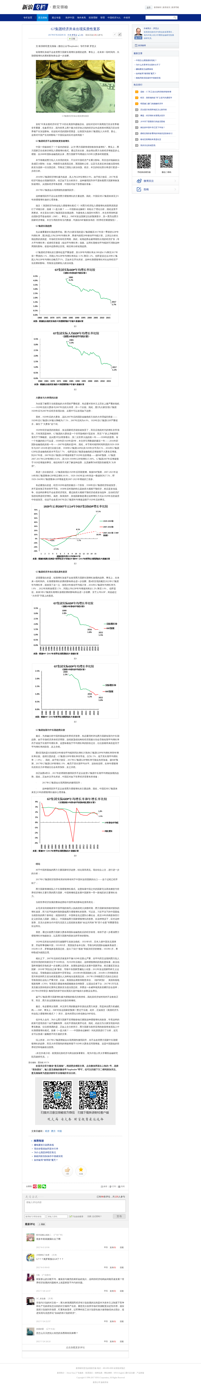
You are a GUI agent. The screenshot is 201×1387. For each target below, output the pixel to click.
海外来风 (81, 17)
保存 (105, 1186)
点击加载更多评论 (75, 1347)
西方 (53, 1131)
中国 (59, 1131)
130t (38, 1275)
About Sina (70, 1373)
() (82, 35)
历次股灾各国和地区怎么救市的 (153, 110)
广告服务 (80, 1373)
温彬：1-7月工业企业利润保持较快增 (155, 92)
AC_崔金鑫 (41, 1298)
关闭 (123, 1186)
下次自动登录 (77, 1216)
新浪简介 (61, 1373)
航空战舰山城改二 (43, 1235)
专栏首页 (27, 17)
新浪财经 (157, 7)
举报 (106, 1247)
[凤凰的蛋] (30, 1335)
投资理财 (93, 17)
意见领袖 (42, 17)
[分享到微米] (35, 1186)
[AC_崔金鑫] (30, 1304)
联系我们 (89, 1373)
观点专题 (56, 17)
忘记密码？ (97, 1216)
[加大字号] (120, 34)
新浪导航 (175, 7)
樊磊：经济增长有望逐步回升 (152, 115)
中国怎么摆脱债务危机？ (146, 60)
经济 (47, 1131)
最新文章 (138, 53)
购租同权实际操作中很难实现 (48, 1156)
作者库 (127, 17)
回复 (122, 1247)
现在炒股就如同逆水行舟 (46, 1149)
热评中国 (69, 17)
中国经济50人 (114, 17)
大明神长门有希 (42, 1255)
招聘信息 (98, 1373)
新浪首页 (166, 7)
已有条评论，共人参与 (111, 1197)
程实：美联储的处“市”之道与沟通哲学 (156, 98)
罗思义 (74, 35)
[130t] (30, 1281)
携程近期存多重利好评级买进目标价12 (156, 133)
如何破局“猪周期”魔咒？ (46, 1160)
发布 (119, 1216)
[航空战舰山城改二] (30, 1241)
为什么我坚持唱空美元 (45, 1152)
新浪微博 (142, 45)
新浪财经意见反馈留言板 (86, 1368)
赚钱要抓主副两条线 (44, 1145)
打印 (114, 1186)
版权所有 (104, 1382)
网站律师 (108, 1373)
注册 (89, 1216)
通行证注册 (130, 1373)
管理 (102, 17)
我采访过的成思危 (147, 145)
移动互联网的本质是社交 (150, 139)
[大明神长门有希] (30, 1261)
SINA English (119, 1373)
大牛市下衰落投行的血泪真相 (152, 121)
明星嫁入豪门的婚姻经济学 (151, 104)
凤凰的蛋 (40, 1329)
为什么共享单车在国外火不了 (148, 65)
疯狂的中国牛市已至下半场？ (152, 127)
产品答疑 (140, 1373)
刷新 (42, 1224)
